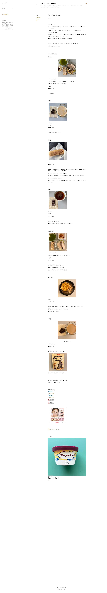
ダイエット (38, 19)
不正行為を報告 (5, 14)
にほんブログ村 (51, 393)
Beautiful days (48, 3)
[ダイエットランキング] (51, 403)
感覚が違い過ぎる (53, 478)
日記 (36, 20)
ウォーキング (38, 17)
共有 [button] (36, 12)
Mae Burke (64, 589)
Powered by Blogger (62, 587)
